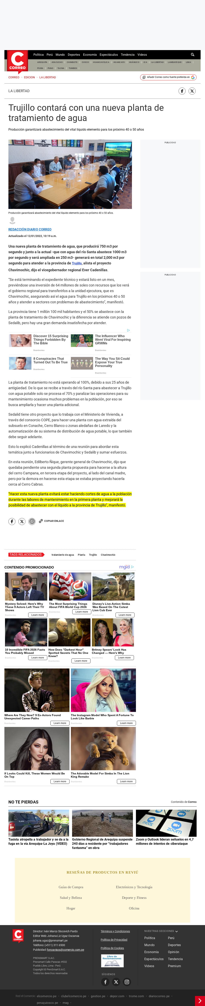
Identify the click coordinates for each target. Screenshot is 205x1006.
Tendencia (128, 54)
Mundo (60, 54)
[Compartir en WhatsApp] (31, 521)
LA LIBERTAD (157, 62)
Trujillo (93, 554)
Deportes (74, 54)
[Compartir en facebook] (182, 91)
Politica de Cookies (112, 948)
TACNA (60, 68)
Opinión (173, 952)
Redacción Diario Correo (29, 229)
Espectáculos (109, 54)
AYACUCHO (57, 62)
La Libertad (19, 91)
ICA (145, 62)
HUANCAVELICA (101, 62)
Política (38, 54)
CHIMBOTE (72, 62)
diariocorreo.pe (159, 996)
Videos (142, 54)
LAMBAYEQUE (175, 62)
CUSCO (85, 62)
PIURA (40, 68)
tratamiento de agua (63, 554)
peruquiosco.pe (47, 1003)
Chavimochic (108, 554)
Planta (81, 554)
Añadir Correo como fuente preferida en (168, 77)
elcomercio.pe (46, 996)
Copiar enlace (54, 520)
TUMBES (73, 68)
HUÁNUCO (134, 62)
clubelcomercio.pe (73, 996)
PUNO (50, 68)
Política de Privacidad (114, 939)
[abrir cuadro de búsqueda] (193, 55)
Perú (50, 54)
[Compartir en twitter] (192, 91)
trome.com (136, 996)
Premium (174, 966)
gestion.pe (98, 996)
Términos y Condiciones (115, 931)
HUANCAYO (119, 62)
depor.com (117, 996)
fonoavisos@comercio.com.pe (65, 949)
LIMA (188, 62)
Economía (90, 54)
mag (65, 1003)
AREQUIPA (42, 62)
